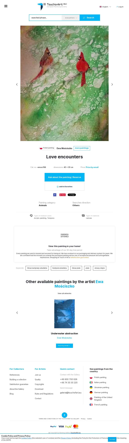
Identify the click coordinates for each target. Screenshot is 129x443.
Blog (11, 394)
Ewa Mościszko (64, 148)
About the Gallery (17, 389)
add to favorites (65, 186)
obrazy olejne (99, 268)
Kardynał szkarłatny (59, 268)
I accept (112, 439)
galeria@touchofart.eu (70, 392)
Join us (38, 375)
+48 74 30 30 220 (68, 382)
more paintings (82, 148)
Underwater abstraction (64, 333)
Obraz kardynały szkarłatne (37, 268)
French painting (100, 405)
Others (75, 205)
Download (39, 389)
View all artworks (64, 293)
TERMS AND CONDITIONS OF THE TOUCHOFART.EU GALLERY (59, 418)
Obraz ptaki (76, 268)
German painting (101, 392)
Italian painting (100, 382)
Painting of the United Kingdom (103, 398)
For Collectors (17, 369)
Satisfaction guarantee (79, 257)
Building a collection (18, 379)
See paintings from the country (101, 370)
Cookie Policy (26, 438)
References (15, 375)
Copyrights (39, 384)
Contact (38, 398)
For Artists (40, 369)
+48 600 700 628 (68, 379)
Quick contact (67, 369)
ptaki (87, 268)
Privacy (83, 418)
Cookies (89, 418)
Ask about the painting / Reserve (64, 177)
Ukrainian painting (101, 387)
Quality (38, 379)
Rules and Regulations (44, 394)
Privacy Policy (66, 438)
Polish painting (100, 377)
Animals (43, 205)
